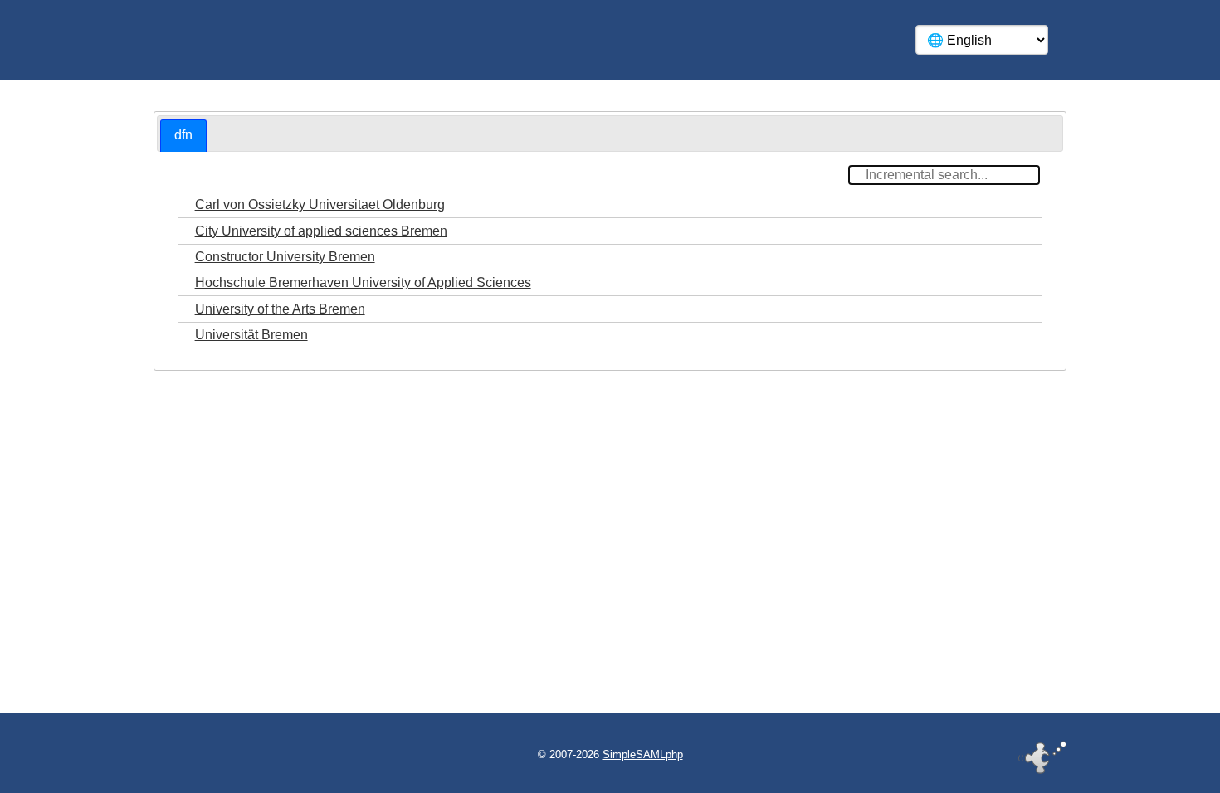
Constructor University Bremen (285, 257)
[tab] (183, 135)
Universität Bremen (251, 335)
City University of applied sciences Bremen (321, 231)
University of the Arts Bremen (280, 309)
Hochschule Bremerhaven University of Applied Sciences (363, 282)
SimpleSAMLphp (643, 754)
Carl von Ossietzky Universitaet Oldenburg (320, 204)
